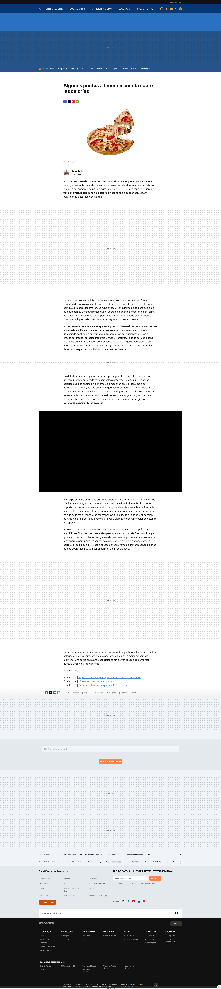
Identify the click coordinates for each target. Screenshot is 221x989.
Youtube (171, 8)
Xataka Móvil (45, 939)
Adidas (91, 69)
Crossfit (71, 862)
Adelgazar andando (114, 862)
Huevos (134, 69)
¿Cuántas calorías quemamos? (96, 681)
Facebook (166, 8)
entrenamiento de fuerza (71, 889)
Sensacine (86, 936)
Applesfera (44, 943)
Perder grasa (45, 896)
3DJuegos (65, 936)
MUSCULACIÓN (124, 9)
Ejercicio (63, 69)
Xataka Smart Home (47, 946)
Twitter (69, 101)
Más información (129, 986)
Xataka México (45, 966)
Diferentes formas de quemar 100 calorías (102, 685)
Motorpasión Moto (131, 939)
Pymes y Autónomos (170, 940)
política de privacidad (147, 884)
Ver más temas (47, 902)
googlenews (180, 8)
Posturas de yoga (95, 862)
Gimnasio (74, 69)
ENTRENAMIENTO (55, 9)
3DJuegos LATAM (68, 966)
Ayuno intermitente (133, 862)
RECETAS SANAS (77, 9)
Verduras (124, 69)
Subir (174, 924)
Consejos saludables (129, 693)
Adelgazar (88, 693)
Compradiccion (150, 943)
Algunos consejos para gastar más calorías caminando (109, 677)
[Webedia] (176, 2)
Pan (83, 69)
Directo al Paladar (109, 936)
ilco (76, 670)
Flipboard (175, 8)
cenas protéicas (71, 896)
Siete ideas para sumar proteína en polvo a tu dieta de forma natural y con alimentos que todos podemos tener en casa (102, 855)
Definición (93, 888)
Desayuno (44, 888)
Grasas (76, 693)
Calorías (112, 693)
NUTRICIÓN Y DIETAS (101, 9)
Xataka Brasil (45, 969)
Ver (112, 761)
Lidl (107, 69)
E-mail (77, 101)
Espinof (85, 939)
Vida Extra (65, 939)
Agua (115, 69)
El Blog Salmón (171, 936)
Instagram (161, 8)
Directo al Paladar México (109, 967)
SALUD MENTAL (145, 9)
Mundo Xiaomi (45, 950)
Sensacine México (89, 966)
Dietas (66, 883)
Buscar (177, 913)
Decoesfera (149, 939)
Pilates (81, 862)
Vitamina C (145, 69)
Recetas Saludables (97, 883)
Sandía (100, 69)
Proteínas (93, 879)
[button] (77, 171)
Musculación (45, 879)
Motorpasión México (129, 967)
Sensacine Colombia (86, 970)
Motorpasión (129, 936)
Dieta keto (157, 862)
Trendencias (149, 936)
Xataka (42, 936)
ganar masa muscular (98, 896)
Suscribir (155, 878)
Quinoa (61, 862)
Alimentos (44, 883)
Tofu (147, 862)
